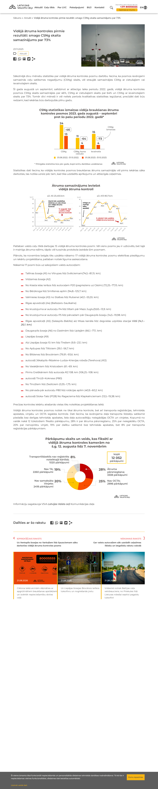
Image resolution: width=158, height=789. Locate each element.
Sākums (17, 18)
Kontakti (99, 7)
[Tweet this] (28, 58)
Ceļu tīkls (49, 7)
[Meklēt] (112, 7)
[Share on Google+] (24, 59)
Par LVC (62, 7)
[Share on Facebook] (14, 58)
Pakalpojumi (77, 7)
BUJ (89, 7)
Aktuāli (38, 7)
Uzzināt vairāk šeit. (19, 785)
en (141, 7)
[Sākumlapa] (21, 7)
